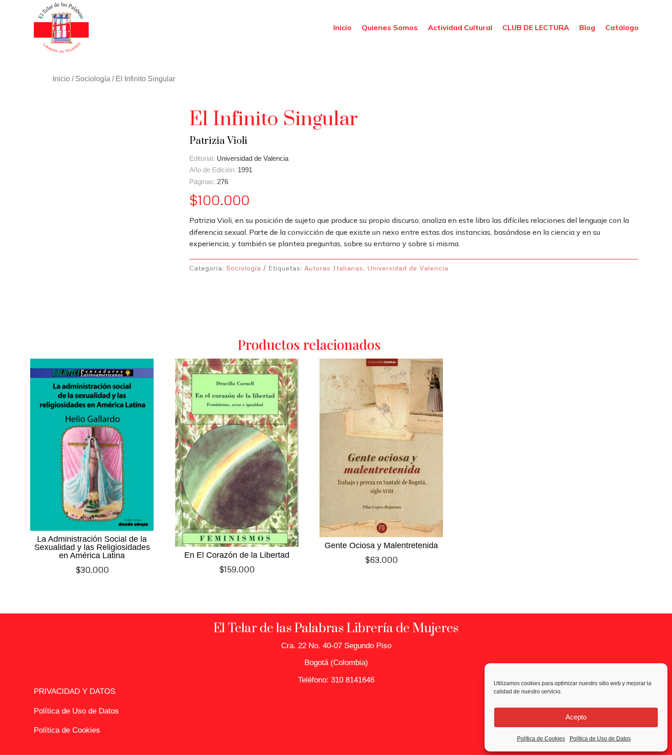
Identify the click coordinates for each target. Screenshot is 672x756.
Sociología (92, 79)
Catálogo (622, 27)
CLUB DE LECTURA (535, 27)
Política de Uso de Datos (600, 738)
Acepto (576, 717)
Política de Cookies (541, 738)
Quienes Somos (390, 27)
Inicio (342, 27)
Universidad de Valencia (407, 268)
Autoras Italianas (333, 268)
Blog (587, 27)
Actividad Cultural (460, 27)
